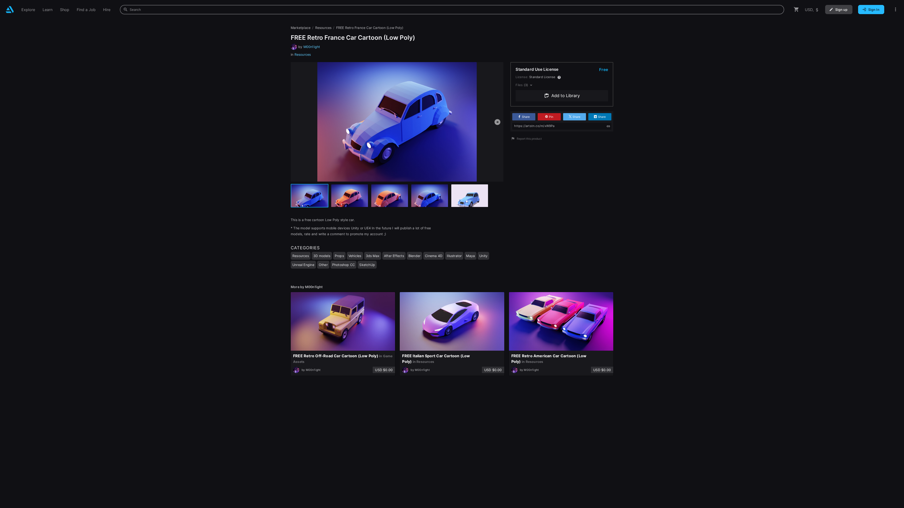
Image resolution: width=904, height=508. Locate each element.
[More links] (895, 9)
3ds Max (372, 256)
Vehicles (354, 256)
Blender (414, 256)
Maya (470, 256)
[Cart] (796, 9)
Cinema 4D (433, 256)
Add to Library (565, 95)
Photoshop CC (343, 265)
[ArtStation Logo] (10, 9)
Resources (303, 54)
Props (339, 256)
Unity (483, 256)
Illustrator (454, 256)
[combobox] (452, 9)
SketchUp (367, 265)
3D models (321, 256)
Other (323, 265)
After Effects (394, 256)
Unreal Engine (303, 265)
